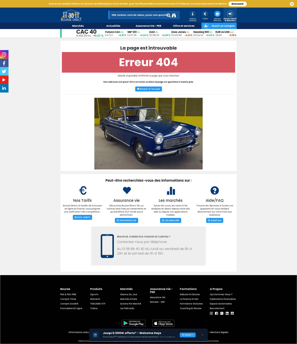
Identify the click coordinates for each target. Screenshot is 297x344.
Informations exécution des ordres (87, 332)
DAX (152, 32)
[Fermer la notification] (202, 335)
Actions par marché (130, 303)
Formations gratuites (191, 303)
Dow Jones (178, 32)
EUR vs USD (222, 32)
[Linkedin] (227, 313)
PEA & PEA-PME (68, 294)
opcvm (94, 294)
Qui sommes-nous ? (221, 294)
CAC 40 (86, 32)
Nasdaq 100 (201, 32)
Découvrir (238, 3)
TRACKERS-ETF (97, 303)
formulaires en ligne (71, 308)
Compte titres (68, 299)
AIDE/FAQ (215, 220)
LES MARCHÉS (171, 220)
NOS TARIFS (83, 217)
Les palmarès (127, 308)
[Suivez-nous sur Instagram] (4, 55)
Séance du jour (128, 294)
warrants (95, 299)
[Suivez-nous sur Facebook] (4, 64)
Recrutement (217, 308)
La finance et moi (189, 299)
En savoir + (187, 334)
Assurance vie (157, 297)
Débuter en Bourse (190, 294)
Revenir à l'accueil (149, 89)
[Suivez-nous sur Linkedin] (4, 88)
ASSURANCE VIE (127, 220)
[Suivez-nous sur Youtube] (4, 80)
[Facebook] (216, 313)
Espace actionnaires (221, 303)
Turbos (94, 308)
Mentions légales (219, 332)
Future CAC (112, 32)
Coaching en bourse (190, 308)
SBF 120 (132, 32)
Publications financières (223, 299)
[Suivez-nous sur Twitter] (4, 72)
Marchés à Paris (128, 299)
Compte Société (69, 303)
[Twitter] (222, 313)
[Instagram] (211, 313)
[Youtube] (232, 313)
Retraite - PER (157, 302)
